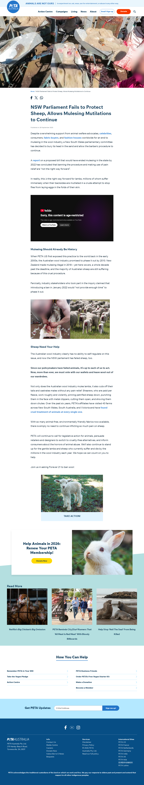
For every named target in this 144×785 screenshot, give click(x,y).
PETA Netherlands (126, 748)
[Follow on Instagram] (78, 727)
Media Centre (52, 745)
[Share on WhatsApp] (41, 98)
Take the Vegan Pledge (17, 676)
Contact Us (51, 742)
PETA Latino (123, 765)
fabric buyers (51, 137)
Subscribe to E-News (55, 754)
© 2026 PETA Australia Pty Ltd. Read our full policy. (90, 751)
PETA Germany (124, 751)
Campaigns (62, 11)
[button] (134, 11)
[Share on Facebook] (31, 98)
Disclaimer (86, 742)
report (36, 160)
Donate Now (41, 561)
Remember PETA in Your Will (20, 671)
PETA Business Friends (86, 671)
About (93, 11)
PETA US (122, 742)
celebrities (105, 133)
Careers (49, 748)
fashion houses (73, 137)
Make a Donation (84, 682)
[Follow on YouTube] (72, 727)
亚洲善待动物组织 (125, 762)
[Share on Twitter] (36, 98)
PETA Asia (122, 759)
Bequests (50, 757)
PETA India (122, 754)
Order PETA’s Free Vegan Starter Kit (92, 676)
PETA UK (122, 757)
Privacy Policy (88, 745)
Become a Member (84, 688)
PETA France (123, 745)
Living (74, 11)
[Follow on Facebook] (66, 727)
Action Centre (45, 11)
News (84, 11)
